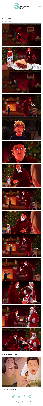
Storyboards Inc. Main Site (24, 402)
